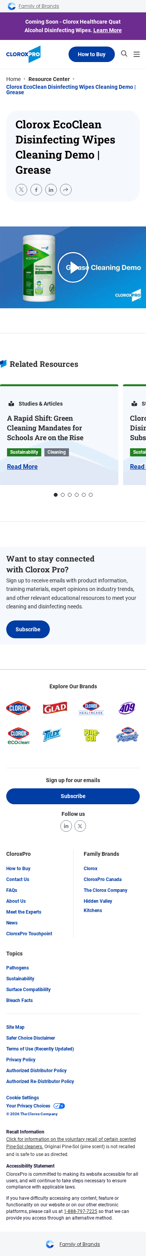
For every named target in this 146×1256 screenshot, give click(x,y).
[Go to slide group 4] (77, 495)
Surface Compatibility (28, 989)
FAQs (11, 890)
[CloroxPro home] (23, 54)
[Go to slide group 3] (70, 495)
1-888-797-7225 (80, 1211)
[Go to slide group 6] (91, 495)
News (12, 923)
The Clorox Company (105, 890)
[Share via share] (66, 189)
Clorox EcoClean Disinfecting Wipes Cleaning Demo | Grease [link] (71, 89)
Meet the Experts (23, 912)
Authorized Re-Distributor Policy (40, 1081)
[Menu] (137, 54)
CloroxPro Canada (102, 879)
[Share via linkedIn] (51, 189)
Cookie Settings (22, 1098)
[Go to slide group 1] (56, 495)
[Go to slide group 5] (84, 495)
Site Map (15, 1027)
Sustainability (20, 978)
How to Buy (92, 54)
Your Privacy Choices (28, 1106)
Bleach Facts (19, 1000)
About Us (16, 901)
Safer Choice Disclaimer (30, 1038)
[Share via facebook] (36, 189)
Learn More (107, 30)
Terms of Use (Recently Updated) (40, 1049)
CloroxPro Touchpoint (29, 933)
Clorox (90, 868)
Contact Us (17, 879)
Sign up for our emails (73, 780)
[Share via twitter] (21, 189)
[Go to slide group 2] (63, 495)
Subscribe (28, 629)
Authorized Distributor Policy (36, 1070)
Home (13, 79)
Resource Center (49, 79)
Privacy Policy (20, 1060)
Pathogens (17, 968)
